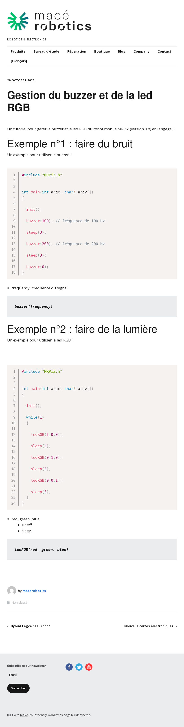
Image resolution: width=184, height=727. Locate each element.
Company (141, 51)
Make (24, 715)
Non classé (19, 602)
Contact (164, 51)
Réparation (76, 51)
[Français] (19, 61)
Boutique (102, 51)
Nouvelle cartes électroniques (148, 626)
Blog (121, 51)
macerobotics (34, 590)
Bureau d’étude (46, 51)
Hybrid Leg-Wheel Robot (30, 626)
